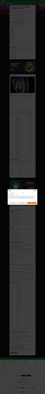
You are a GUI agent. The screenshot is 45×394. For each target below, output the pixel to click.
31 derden (15, 200)
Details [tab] (22, 192)
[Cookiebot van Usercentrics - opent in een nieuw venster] (34, 190)
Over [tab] (32, 192)
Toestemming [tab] (12, 192)
